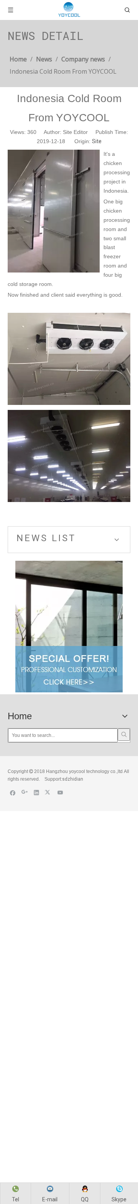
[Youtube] (60, 792)
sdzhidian (72, 779)
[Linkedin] (36, 792)
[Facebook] (13, 792)
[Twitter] (48, 792)
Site (97, 141)
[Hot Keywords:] (124, 734)
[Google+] (25, 792)
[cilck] (69, 626)
